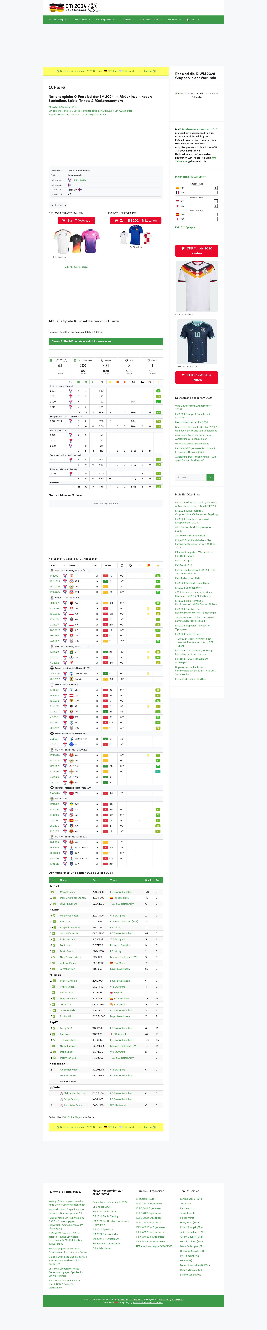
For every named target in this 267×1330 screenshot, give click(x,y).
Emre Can (65, 921)
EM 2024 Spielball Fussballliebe (192, 583)
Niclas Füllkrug (68, 1045)
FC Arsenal (120, 1034)
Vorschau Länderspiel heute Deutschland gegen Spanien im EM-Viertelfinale (66, 1272)
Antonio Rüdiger (68, 963)
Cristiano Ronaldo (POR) (193, 1251)
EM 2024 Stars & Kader (105, 1234)
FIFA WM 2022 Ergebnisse (150, 1241)
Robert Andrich (68, 980)
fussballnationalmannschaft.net (148, 1302)
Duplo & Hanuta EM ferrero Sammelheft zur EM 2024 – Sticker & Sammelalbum (195, 671)
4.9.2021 (54, 717)
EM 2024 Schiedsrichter (188, 587)
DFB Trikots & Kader (149, 19)
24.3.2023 (55, 641)
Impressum (123, 1299)
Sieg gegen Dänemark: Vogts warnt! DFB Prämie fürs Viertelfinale (64, 1284)
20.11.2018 (55, 842)
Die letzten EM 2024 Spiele (190, 176)
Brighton (118, 992)
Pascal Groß (67, 992)
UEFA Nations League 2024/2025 (154, 1246)
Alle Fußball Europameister (190, 535)
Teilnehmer (126, 19)
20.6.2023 (55, 630)
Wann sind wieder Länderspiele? (192, 443)
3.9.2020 (54, 782)
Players (78, 1117)
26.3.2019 (54, 826)
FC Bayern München (121, 891)
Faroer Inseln (79, 180)
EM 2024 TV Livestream (105, 1238)
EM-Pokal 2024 (183, 565)
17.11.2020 (55, 755)
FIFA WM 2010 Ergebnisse (150, 1227)
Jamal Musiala (67, 1010)
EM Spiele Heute (101, 1248)
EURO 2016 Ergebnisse (148, 1213)
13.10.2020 (55, 766)
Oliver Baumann (68, 903)
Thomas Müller (68, 1040)
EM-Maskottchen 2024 (188, 578)
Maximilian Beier (68, 1057)
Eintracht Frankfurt (120, 945)
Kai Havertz (66, 1034)
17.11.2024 (55, 575)
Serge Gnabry (71, 1099)
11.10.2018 (54, 858)
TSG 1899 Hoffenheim (122, 903)
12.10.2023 (55, 614)
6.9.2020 (54, 777)
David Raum (66, 951)
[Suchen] (210, 477)
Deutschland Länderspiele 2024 (109, 1202)
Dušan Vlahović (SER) (191, 1269)
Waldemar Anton (69, 915)
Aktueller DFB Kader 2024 (63, 107)
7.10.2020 (55, 793)
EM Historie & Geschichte (106, 1243)
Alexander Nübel (69, 1069)
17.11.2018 (54, 847)
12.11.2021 (54, 695)
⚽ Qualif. (191, 19)
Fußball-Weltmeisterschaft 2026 (198, 129)
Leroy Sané (66, 1028)
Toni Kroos (65, 1004)
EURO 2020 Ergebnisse (149, 1217)
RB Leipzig (115, 927)
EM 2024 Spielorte (102, 1229)
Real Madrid (120, 963)
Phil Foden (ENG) (189, 1255)
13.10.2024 (55, 586)
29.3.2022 (55, 673)
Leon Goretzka (68, 1075)
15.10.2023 (55, 608)
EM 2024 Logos (183, 560)
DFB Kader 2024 (101, 1206)
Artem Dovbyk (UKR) (191, 1236)
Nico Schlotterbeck (71, 957)
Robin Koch (66, 945)
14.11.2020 (55, 760)
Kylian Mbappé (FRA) (191, 1227)
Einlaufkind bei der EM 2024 (190, 679)
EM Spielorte (81, 19)
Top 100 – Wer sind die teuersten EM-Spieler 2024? (77, 114)
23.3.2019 (54, 831)
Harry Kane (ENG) (190, 1222)
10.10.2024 (55, 592)
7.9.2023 (54, 624)
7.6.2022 (54, 657)
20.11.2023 (55, 603)
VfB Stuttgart (117, 915)
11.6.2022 (54, 652)
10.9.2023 (55, 619)
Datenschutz (136, 1299)
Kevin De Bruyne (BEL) (192, 1246)
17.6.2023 (54, 635)
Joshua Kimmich (69, 933)
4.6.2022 (54, 662)
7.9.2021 (54, 711)
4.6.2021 (54, 744)
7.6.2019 (54, 820)
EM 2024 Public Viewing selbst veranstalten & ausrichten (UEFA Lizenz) (195, 642)
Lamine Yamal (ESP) (191, 1198)
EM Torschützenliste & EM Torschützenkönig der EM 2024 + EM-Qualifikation (91, 110)
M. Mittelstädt (67, 939)
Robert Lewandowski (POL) (195, 1265)
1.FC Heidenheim (119, 1105)
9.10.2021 (54, 706)
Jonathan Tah (67, 968)
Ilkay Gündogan (68, 998)
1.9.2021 (54, 722)
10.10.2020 (55, 771)
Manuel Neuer (67, 891)
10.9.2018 (54, 864)
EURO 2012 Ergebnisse (148, 1208)
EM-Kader (173, 19)
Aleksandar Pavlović (75, 1093)
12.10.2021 (55, 700)
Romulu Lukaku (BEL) (191, 1241)
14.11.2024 (55, 581)
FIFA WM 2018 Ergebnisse (150, 1236)
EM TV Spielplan (104, 19)
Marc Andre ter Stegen (73, 897)
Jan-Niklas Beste (73, 1105)
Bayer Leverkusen (120, 968)
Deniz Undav (66, 1051)
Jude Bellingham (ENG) (192, 1232)
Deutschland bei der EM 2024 (191, 422)
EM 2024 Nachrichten (104, 1211)
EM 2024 (67, 1117)
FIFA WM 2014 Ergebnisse (150, 1232)
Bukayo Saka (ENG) (190, 1274)
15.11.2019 (54, 809)
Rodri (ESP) (186, 1260)
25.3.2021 (54, 728)
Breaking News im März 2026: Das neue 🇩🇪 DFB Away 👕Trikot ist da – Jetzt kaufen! (106, 71)
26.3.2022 (55, 679)
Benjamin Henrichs (70, 927)
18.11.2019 (54, 804)
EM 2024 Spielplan (57, 19)
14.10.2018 (55, 853)
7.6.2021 (54, 739)
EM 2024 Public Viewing (188, 634)
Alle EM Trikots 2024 (76, 267)
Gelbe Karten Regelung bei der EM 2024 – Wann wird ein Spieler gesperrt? (68, 1260)
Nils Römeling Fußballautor (171, 1299)
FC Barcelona (121, 897)
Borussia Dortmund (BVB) (124, 921)
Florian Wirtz (67, 1016)
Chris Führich (67, 986)
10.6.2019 (54, 815)
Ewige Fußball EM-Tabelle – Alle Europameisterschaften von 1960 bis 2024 (195, 544)
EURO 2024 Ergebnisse (148, 1222)
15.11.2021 (54, 690)
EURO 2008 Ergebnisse (149, 1203)
